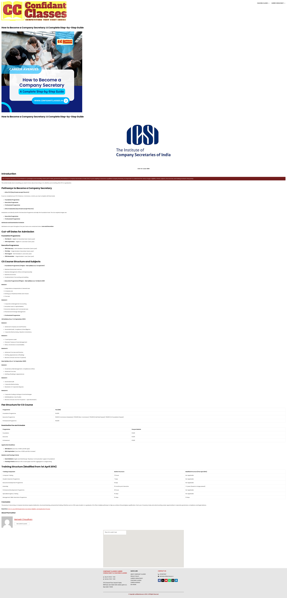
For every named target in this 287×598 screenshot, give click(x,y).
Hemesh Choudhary (23, 519)
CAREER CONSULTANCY (277, 3)
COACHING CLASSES (262, 3)
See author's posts (22, 523)
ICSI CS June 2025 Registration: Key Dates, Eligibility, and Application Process (29, 509)
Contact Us (162, 571)
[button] (263, 3)
